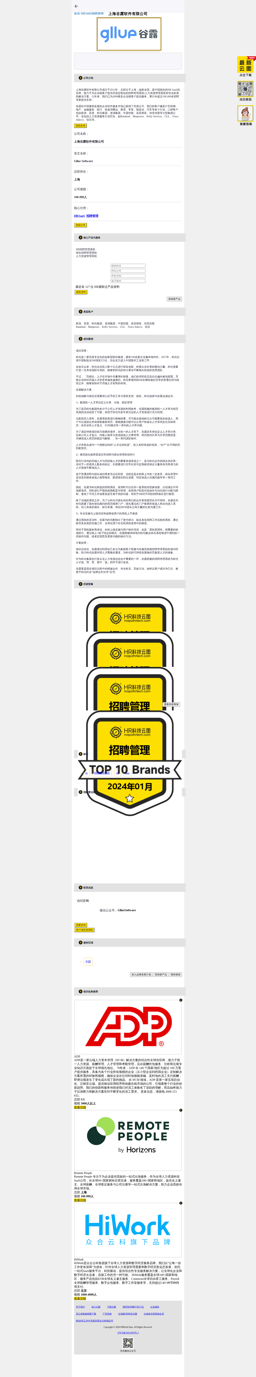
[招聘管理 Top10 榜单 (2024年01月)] (130, 817)
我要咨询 (81, 925)
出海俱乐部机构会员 (154, 1313)
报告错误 (175, 974)
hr (86, 773)
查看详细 (80, 1107)
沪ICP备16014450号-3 (128, 1332)
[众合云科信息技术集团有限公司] (128, 1255)
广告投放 (107, 1313)
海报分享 (80, 225)
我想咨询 (80, 125)
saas (127, 773)
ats (117, 773)
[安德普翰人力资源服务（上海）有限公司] (128, 1052)
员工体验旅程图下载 (86, 1313)
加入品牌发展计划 (141, 974)
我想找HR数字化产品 (133, 1307)
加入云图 (95, 1307)
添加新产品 (174, 299)
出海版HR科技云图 (127, 1313)
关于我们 (80, 1307)
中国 (88, 961)
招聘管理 (92, 215)
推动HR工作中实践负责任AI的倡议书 (94, 1320)
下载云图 (111, 1307)
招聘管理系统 (102, 773)
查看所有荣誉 (171, 704)
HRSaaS (79, 215)
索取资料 (81, 292)
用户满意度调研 (84, 929)
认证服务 (154, 1307)
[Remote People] (128, 1168)
